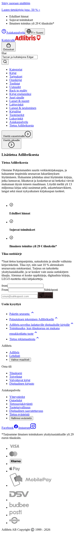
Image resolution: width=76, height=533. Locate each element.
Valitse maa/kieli (20, 359)
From (5, 289)
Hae (4, 53)
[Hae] (5, 62)
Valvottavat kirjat (19, 380)
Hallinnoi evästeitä (21, 418)
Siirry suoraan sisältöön (16, 3)
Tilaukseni (15, 373)
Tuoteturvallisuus (19, 407)
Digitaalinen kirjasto (21, 383)
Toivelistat (15, 376)
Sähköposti (51, 293)
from (4, 285)
